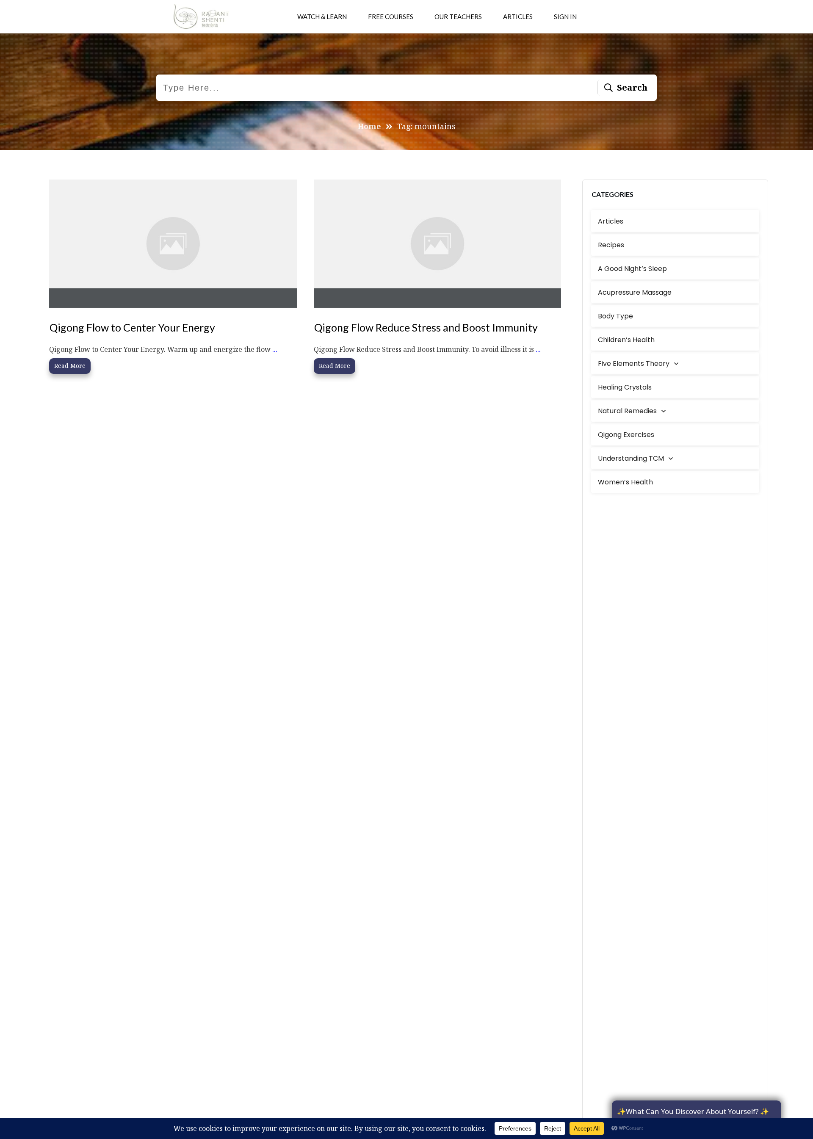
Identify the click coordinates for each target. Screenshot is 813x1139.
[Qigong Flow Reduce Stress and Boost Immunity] (437, 244)
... (274, 349)
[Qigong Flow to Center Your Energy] (173, 244)
